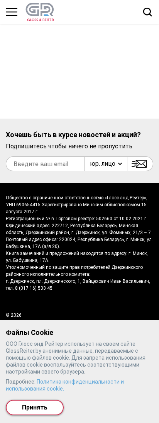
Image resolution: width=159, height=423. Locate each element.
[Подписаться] (140, 163)
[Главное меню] (11, 12)
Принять (34, 407)
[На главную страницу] (39, 12)
